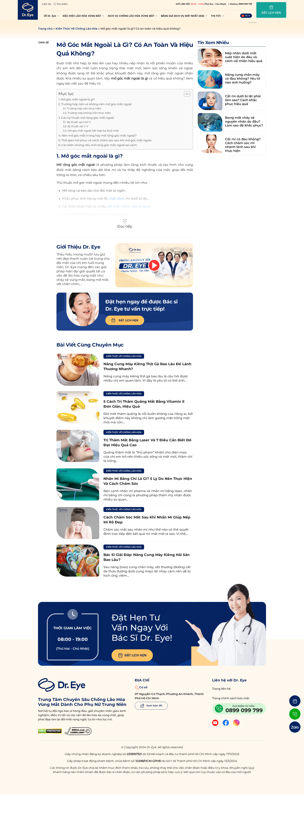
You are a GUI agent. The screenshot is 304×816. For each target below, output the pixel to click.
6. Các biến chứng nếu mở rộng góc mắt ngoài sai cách (97, 145)
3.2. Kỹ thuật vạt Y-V (75, 126)
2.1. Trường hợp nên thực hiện (82, 108)
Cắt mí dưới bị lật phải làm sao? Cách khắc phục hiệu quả (243, 100)
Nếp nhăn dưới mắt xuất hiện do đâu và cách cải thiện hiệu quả (243, 57)
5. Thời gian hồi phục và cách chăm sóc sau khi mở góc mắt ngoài (104, 140)
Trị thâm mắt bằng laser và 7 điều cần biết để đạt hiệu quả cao (147, 442)
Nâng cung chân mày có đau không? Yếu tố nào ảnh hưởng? (242, 78)
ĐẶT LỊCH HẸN (136, 655)
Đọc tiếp (124, 226)
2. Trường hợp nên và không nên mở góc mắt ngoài (95, 104)
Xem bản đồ (154, 705)
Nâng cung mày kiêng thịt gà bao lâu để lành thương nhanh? (147, 366)
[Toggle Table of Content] (185, 94)
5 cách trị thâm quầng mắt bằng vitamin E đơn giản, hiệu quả (144, 404)
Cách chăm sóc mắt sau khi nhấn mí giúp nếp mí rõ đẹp (146, 519)
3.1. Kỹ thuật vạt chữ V (77, 122)
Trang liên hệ (221, 688)
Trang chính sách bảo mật (230, 698)
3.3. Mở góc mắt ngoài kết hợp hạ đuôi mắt (91, 130)
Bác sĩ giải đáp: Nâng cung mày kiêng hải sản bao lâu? (146, 557)
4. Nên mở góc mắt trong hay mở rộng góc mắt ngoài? (97, 135)
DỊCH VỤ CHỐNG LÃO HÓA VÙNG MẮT (131, 15)
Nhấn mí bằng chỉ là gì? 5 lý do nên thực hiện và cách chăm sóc (147, 481)
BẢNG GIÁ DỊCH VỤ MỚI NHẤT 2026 (182, 15)
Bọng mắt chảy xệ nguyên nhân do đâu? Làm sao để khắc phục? (244, 121)
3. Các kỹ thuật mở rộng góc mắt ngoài (86, 117)
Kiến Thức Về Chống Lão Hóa (76, 28)
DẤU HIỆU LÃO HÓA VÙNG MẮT (82, 15)
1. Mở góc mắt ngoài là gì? (76, 99)
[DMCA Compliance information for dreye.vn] (78, 731)
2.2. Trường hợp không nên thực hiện (87, 113)
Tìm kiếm (61, 4)
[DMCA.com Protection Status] (50, 731)
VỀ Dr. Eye (50, 15)
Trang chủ (45, 28)
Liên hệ (46, 4)
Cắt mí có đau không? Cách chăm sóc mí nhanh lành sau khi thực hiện (243, 145)
